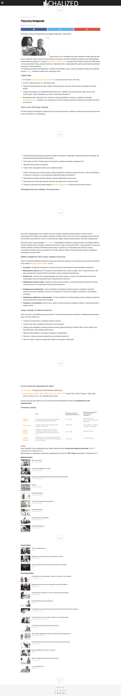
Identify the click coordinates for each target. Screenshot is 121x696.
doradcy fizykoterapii (60, 185)
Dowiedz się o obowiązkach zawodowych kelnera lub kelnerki (50, 477)
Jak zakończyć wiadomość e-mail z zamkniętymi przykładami (50, 592)
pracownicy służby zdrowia (58, 61)
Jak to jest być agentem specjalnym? (43, 501)
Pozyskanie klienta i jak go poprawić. (42, 601)
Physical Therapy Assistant (25, 431)
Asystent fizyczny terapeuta (40, 517)
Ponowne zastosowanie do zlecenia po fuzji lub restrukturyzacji (51, 642)
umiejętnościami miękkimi (39, 263)
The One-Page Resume (39, 548)
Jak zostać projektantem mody (41, 468)
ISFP (63, 393)
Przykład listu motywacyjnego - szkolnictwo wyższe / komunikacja (51, 576)
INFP (46, 393)
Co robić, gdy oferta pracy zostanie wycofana (45, 625)
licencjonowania (49, 243)
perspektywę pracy (29, 100)
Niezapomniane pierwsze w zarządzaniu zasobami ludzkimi (50, 584)
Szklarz (34, 485)
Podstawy (34, 17)
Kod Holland (27, 390)
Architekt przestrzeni (38, 526)
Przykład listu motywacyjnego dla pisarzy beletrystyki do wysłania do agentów (55, 609)
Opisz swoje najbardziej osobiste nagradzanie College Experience (51, 633)
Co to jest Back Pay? (38, 666)
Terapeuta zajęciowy (26, 420)
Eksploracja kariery (37, 493)
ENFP (41, 393)
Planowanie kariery (25, 17)
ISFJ (54, 393)
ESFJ (50, 393)
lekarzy (28, 71)
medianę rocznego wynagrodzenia (42, 80)
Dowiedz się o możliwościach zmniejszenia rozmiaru (47, 556)
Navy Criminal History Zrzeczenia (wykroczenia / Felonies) (49, 564)
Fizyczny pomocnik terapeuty (25, 438)
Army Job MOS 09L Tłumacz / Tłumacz (43, 650)
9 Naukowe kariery (37, 509)
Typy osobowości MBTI (31, 393)
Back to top (60, 687)
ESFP (59, 393)
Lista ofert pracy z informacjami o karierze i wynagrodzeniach (50, 617)
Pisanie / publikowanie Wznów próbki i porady (45, 658)
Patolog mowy (27, 425)
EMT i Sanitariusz (37, 460)
